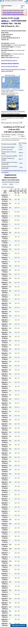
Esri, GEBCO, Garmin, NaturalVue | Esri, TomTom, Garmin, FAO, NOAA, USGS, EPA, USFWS (6, 88)
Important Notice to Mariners (10, 63)
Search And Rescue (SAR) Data (9, 66)
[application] (10, 82)
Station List (23, 6)
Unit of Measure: (6, 134)
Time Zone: (20, 134)
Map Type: (8, 75)
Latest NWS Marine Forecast (9, 60)
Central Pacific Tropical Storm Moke (13, 14)
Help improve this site (18, 625)
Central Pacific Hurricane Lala (11, 12)
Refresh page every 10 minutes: (10, 123)
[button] (3, 79)
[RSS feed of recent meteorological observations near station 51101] (12, 71)
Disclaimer (20, 90)
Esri (17, 88)
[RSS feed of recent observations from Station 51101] (18, 26)
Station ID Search (6, 5)
